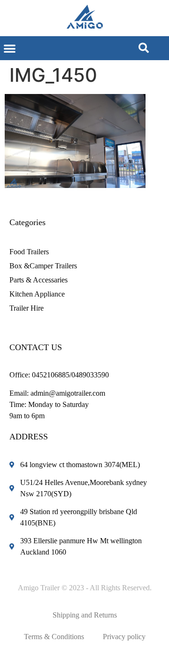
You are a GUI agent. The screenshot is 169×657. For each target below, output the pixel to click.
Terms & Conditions (54, 637)
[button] (9, 48)
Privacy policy (124, 637)
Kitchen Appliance (37, 294)
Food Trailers (29, 252)
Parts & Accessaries (38, 280)
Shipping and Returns (85, 615)
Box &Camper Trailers (43, 266)
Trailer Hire (26, 308)
